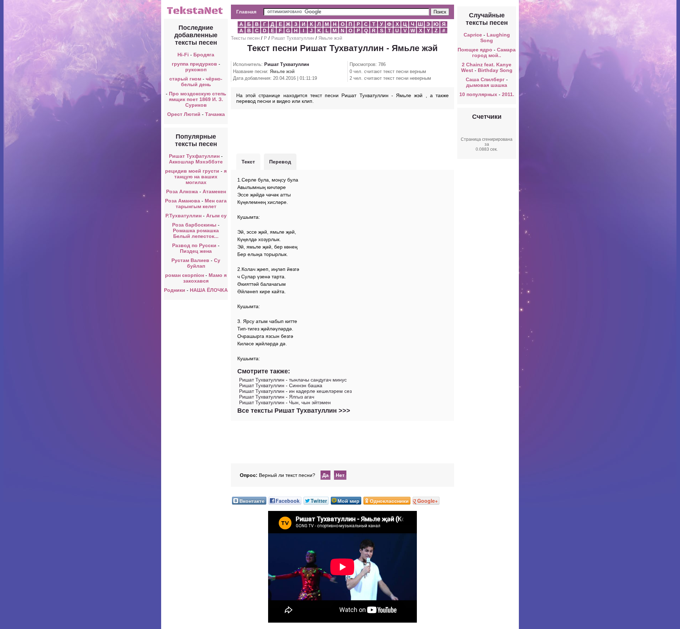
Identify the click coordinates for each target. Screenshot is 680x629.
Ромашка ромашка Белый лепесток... (196, 233)
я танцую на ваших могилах (200, 176)
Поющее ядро (475, 49)
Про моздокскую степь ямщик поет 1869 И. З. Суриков (197, 99)
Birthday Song (495, 70)
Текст (248, 162)
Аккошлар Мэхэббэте (196, 162)
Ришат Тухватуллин (292, 38)
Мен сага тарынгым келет (201, 203)
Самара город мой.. (494, 52)
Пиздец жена (196, 251)
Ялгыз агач (301, 397)
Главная (246, 12)
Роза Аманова (182, 201)
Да (325, 475)
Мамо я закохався (205, 278)
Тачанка (215, 114)
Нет (340, 475)
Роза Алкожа (182, 191)
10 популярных (478, 94)
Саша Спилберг (485, 79)
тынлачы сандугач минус (318, 380)
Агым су (216, 215)
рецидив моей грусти (192, 171)
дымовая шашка (486, 85)
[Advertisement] (342, 130)
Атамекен (214, 191)
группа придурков (194, 64)
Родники (174, 290)
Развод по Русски (194, 245)
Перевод (280, 162)
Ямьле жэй (330, 38)
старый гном (185, 79)
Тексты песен (245, 38)
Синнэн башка (305, 385)
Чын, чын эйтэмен (310, 402)
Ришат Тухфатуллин (194, 156)
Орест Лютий (183, 114)
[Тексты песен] (196, 13)
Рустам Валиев (190, 260)
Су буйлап (204, 263)
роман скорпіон (184, 275)
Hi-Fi (183, 54)
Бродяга (203, 54)
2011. (508, 94)
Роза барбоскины (194, 225)
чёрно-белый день (202, 81)
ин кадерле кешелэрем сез (320, 391)
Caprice (473, 35)
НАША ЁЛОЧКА (209, 290)
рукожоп (195, 69)
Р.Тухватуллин (183, 215)
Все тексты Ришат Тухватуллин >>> (293, 410)
